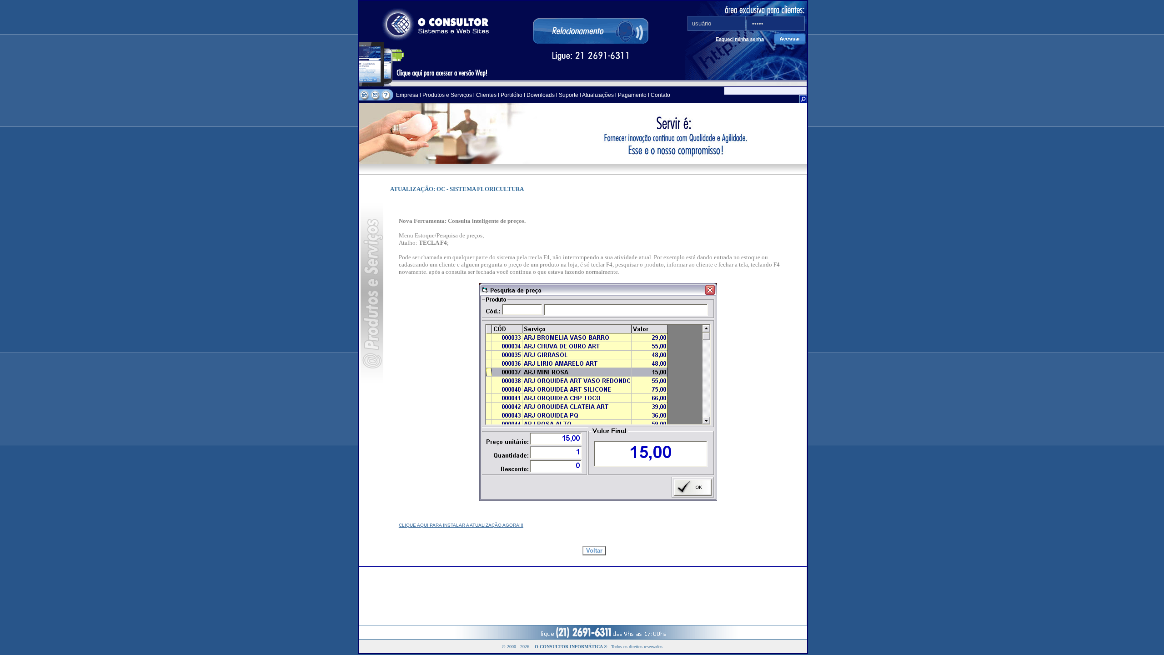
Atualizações (598, 95)
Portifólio (511, 95)
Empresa (408, 95)
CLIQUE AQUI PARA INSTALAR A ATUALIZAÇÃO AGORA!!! (461, 525)
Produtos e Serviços (447, 95)
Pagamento (632, 95)
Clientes (486, 95)
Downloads (541, 95)
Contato (660, 95)
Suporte (568, 95)
